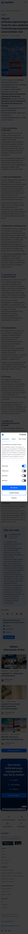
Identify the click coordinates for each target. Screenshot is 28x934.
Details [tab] (14, 439)
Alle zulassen (14, 487)
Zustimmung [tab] (5, 439)
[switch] (24, 471)
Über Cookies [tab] (22, 439)
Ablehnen (14, 498)
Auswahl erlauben (14, 493)
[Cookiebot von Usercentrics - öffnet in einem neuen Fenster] (19, 435)
